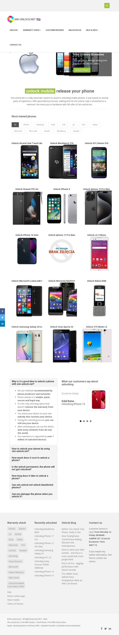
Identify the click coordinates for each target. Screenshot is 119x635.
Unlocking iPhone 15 (44, 575)
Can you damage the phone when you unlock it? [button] (32, 495)
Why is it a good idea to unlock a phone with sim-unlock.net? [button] (33, 382)
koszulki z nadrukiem (57, 625)
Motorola (13, 545)
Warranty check (31, 30)
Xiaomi (22, 528)
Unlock (13, 30)
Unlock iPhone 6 (61, 208)
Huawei (22, 550)
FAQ (9, 592)
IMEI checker (30, 622)
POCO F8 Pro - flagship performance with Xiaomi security (72, 566)
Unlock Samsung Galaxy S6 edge (27, 346)
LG (10, 534)
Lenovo (12, 550)
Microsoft (13, 566)
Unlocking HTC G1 (43, 557)
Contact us (15, 45)
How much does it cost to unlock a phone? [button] (30, 459)
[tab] (33, 383)
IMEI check (14, 577)
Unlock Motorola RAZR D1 (62, 300)
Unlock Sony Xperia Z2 (62, 346)
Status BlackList (16, 572)
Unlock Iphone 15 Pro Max (96, 208)
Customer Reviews (55, 30)
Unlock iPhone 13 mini (27, 250)
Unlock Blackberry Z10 (61, 162)
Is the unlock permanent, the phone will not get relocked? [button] (33, 468)
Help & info (92, 30)
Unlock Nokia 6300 (96, 300)
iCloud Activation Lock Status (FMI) (15, 585)
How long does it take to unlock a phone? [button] (30, 477)
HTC (23, 545)
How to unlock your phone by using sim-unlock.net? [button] (31, 450)
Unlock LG (80, 69)
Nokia (19, 539)
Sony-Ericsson (15, 561)
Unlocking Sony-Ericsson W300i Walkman (42, 564)
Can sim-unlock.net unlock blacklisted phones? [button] (32, 486)
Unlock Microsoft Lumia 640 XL (27, 300)
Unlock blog (74, 30)
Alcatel (18, 534)
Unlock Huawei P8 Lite (27, 208)
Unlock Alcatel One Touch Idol (27, 162)
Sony (11, 539)
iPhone (12, 528)
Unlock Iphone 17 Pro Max (61, 250)
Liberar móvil (26, 625)
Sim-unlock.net (13, 622)
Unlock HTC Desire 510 (96, 162)
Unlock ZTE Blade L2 (96, 346)
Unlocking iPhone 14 (44, 571)
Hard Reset (41, 622)
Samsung (13, 556)
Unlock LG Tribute (96, 254)
